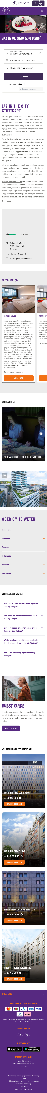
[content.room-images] (6, 290)
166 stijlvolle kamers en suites (20, 139)
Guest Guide (11, 728)
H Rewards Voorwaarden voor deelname (24, 1081)
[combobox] (23, 52)
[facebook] (20, 1035)
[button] (18, 334)
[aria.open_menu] (42, 10)
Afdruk (23, 1078)
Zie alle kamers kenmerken (14, 372)
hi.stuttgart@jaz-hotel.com (21, 258)
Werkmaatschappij (23, 1084)
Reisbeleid (24, 1086)
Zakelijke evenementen (12, 181)
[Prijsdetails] (20, 798)
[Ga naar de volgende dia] (40, 434)
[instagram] (27, 1035)
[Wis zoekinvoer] (40, 52)
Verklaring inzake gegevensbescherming (23, 1076)
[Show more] (4, 475)
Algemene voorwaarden (23, 1089)
